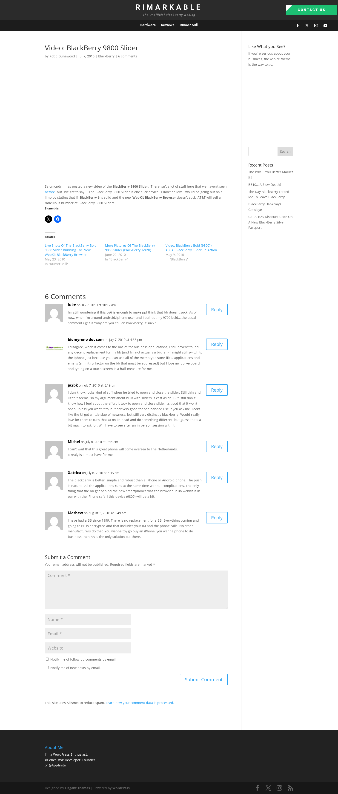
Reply (217, 309)
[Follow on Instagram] (316, 25)
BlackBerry (106, 56)
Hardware (148, 25)
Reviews (168, 25)
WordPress (121, 788)
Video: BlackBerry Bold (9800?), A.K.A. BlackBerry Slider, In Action (191, 247)
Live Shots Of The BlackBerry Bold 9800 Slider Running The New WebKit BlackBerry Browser (71, 250)
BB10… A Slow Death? (264, 184)
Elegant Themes (77, 788)
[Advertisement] (293, 106)
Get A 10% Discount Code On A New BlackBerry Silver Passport (270, 222)
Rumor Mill (189, 25)
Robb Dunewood (62, 56)
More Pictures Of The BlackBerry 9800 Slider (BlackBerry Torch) (130, 247)
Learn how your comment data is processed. (140, 703)
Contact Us (312, 9)
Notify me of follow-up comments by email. (83, 659)
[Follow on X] (307, 25)
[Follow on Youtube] (325, 25)
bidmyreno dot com (86, 339)
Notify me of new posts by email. (75, 668)
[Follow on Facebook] (297, 25)
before (50, 192)
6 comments (127, 56)
